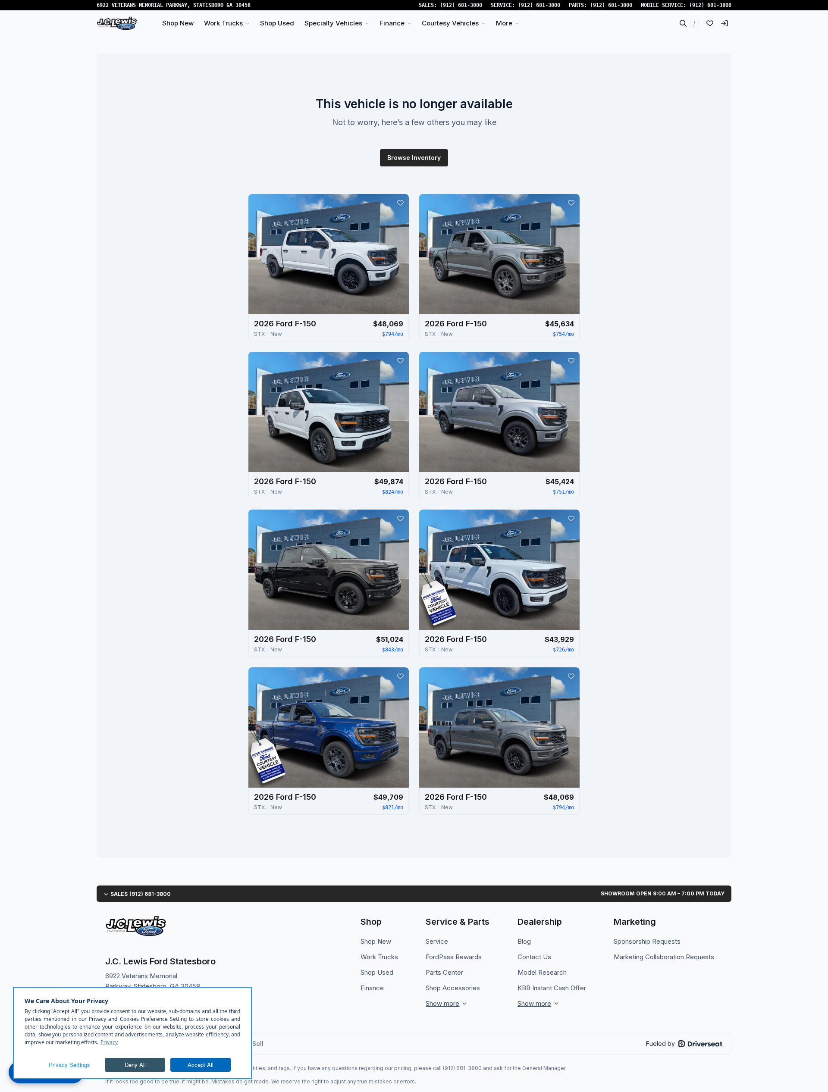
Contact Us (534, 957)
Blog (524, 941)
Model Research (542, 972)
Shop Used (377, 972)
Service (437, 941)
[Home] (117, 23)
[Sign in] (724, 23)
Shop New (376, 941)
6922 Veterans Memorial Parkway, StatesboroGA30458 (174, 5)
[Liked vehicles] (710, 23)
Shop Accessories (453, 988)
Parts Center (444, 972)
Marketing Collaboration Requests (664, 957)
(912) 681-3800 (461, 5)
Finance (372, 988)
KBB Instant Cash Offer (552, 988)
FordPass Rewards (454, 957)
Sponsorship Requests (647, 941)
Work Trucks (379, 957)
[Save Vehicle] (400, 202)
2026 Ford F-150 (285, 323)
